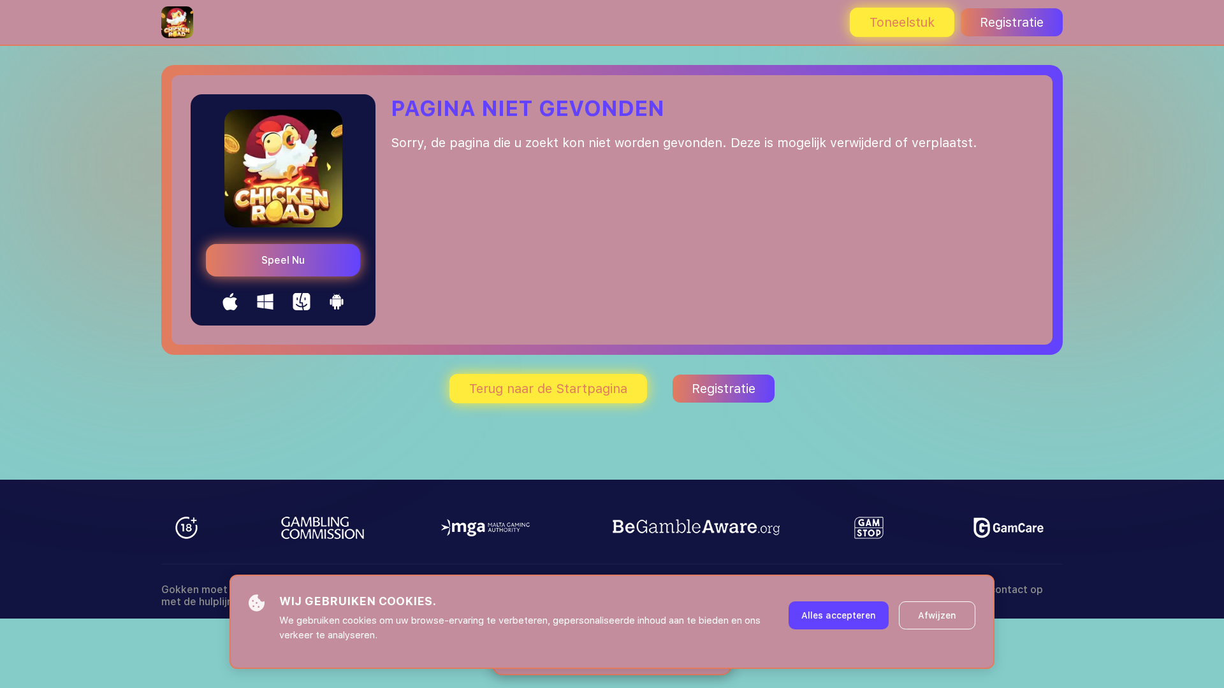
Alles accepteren (838, 615)
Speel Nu (283, 260)
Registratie (1012, 22)
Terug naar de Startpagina (548, 388)
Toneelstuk (902, 22)
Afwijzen (937, 615)
